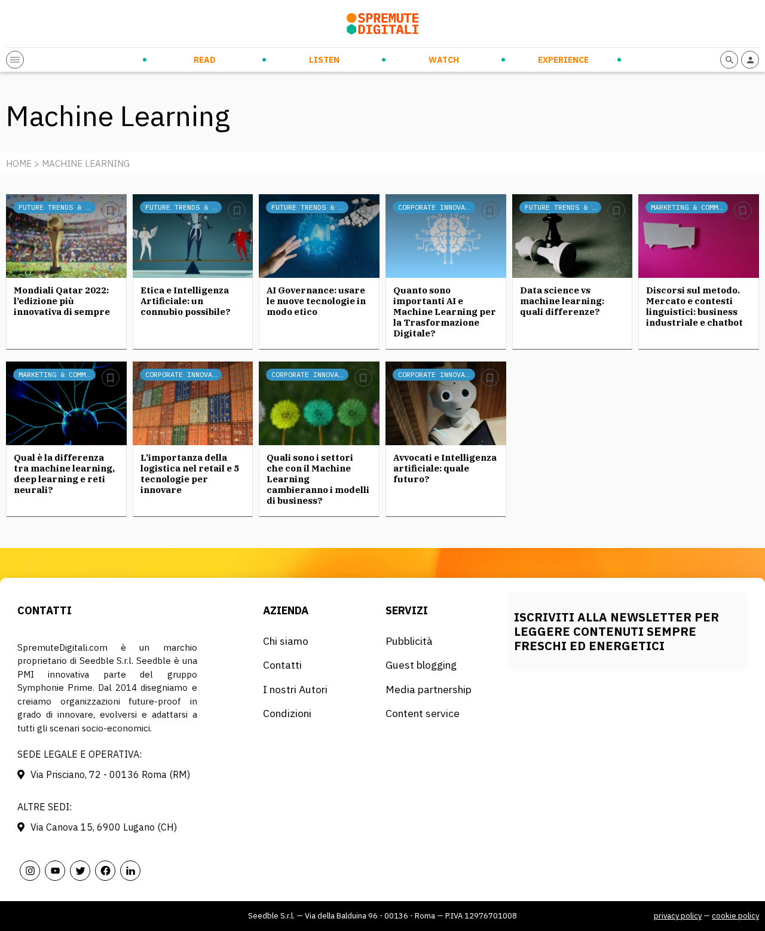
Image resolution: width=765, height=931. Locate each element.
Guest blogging (421, 665)
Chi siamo (285, 641)
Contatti (282, 665)
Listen (324, 59)
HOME (19, 163)
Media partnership (428, 689)
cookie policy (735, 916)
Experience (563, 59)
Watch (444, 59)
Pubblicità (409, 641)
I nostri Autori (295, 689)
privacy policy (678, 916)
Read (205, 59)
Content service (422, 713)
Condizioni (287, 713)
